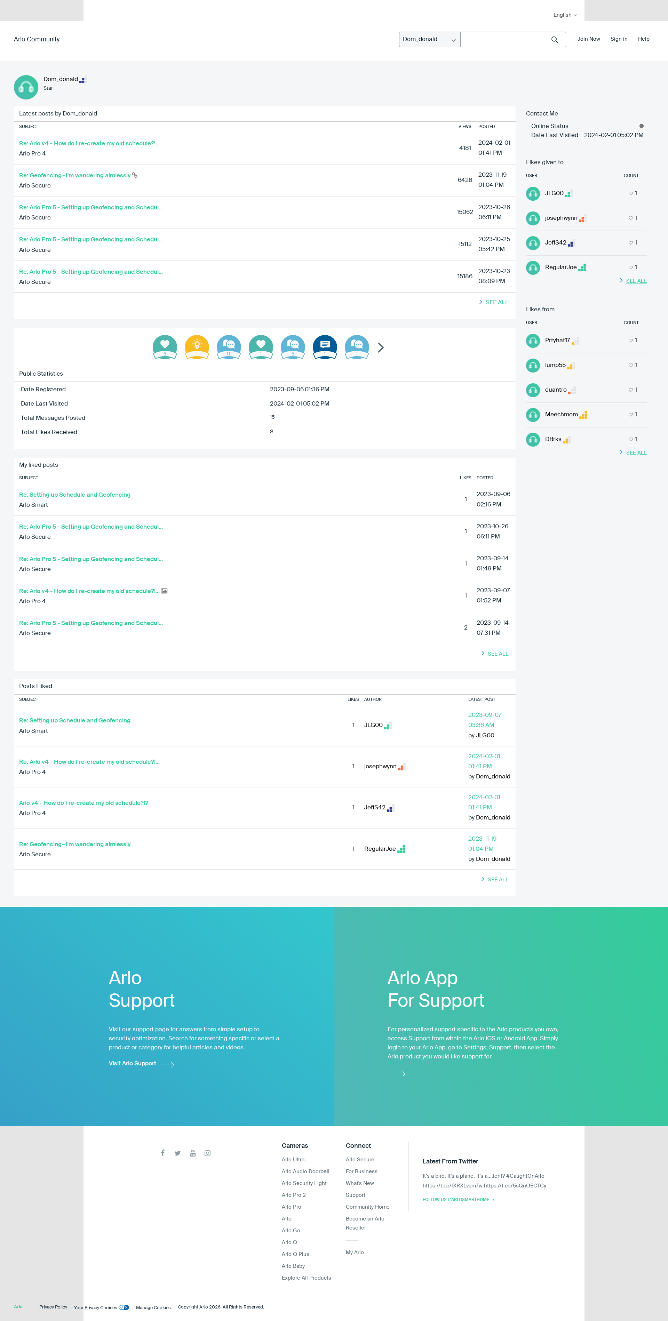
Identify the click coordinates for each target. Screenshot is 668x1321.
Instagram (207, 1153)
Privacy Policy (53, 1307)
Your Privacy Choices (95, 1308)
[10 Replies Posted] (228, 347)
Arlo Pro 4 (32, 154)
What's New (360, 1183)
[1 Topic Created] (324, 347)
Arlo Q (289, 1242)
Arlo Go (291, 1230)
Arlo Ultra (293, 1159)
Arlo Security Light (304, 1183)
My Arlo (94, 4)
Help (644, 39)
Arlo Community (36, 40)
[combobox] (513, 39)
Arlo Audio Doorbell (305, 1171)
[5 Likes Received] (164, 347)
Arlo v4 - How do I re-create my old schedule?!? (83, 803)
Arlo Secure (35, 186)
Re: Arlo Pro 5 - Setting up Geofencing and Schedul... (91, 208)
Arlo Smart (33, 505)
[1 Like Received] (260, 347)
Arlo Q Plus (295, 1254)
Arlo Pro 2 (294, 1195)
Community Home (368, 1207)
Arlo (287, 1219)
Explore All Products (306, 1278)
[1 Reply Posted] (356, 347)
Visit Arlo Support (132, 1064)
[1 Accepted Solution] (196, 347)
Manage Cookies (153, 1308)
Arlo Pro (291, 1207)
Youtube (192, 1153)
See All (497, 303)
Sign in (619, 39)
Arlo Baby (293, 1266)
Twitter (177, 1153)
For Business (361, 1171)
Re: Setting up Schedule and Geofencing (74, 495)
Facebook (162, 1153)
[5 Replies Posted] (292, 347)
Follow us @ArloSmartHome (456, 1200)
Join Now (589, 39)
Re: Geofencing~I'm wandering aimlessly (75, 176)
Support (355, 1195)
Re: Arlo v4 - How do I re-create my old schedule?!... (89, 144)
